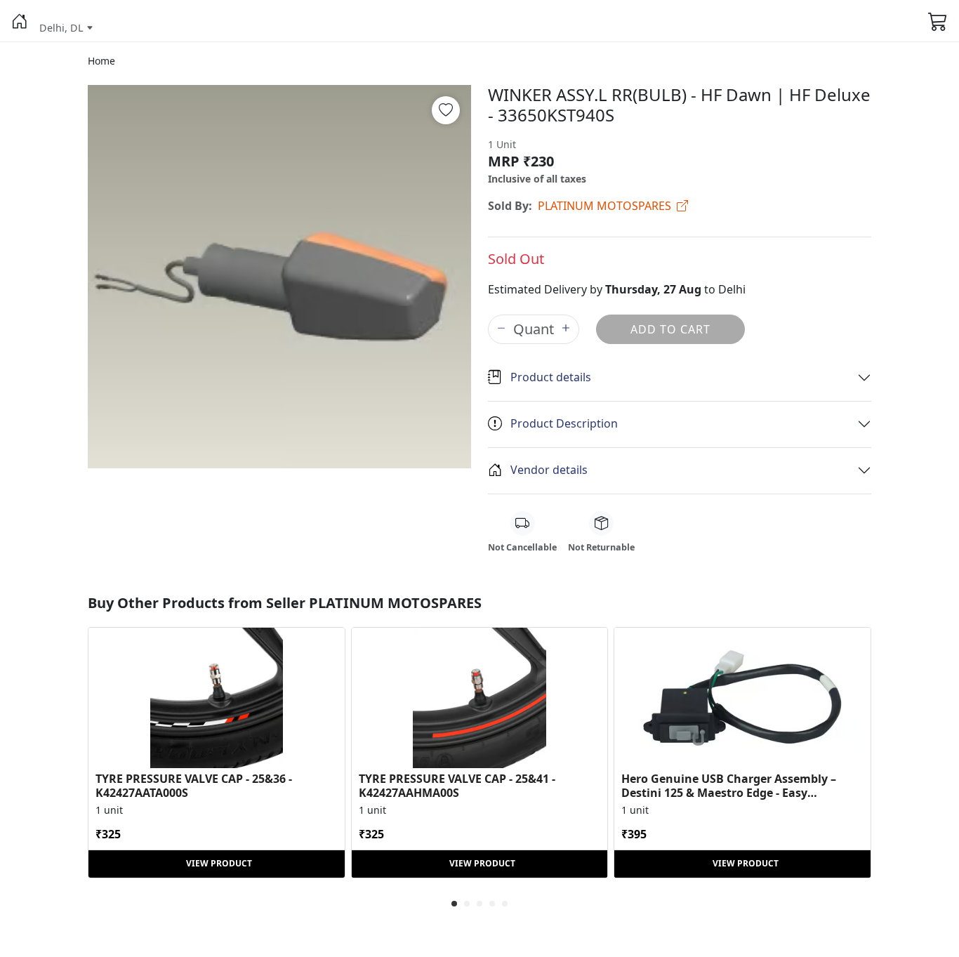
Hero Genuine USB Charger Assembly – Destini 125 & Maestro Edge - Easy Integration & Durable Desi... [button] (728, 785)
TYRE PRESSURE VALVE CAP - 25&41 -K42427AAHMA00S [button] (457, 785)
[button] (19, 21)
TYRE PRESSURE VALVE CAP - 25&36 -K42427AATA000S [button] (193, 785)
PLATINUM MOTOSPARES (604, 205)
